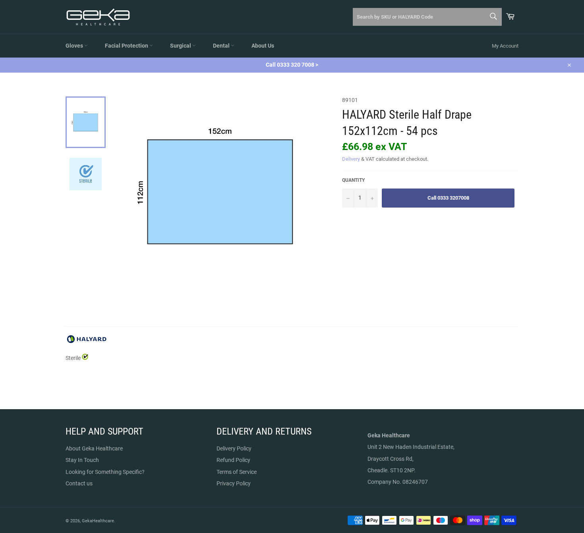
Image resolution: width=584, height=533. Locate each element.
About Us (262, 45)
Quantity (353, 180)
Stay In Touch (82, 460)
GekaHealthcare (98, 520)
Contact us (79, 483)
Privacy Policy (234, 483)
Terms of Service (237, 472)
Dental (222, 45)
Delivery (351, 159)
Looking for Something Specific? (105, 472)
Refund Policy (233, 460)
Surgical (181, 45)
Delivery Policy (234, 448)
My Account (505, 46)
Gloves (75, 45)
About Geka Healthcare (94, 448)
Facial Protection (127, 45)
